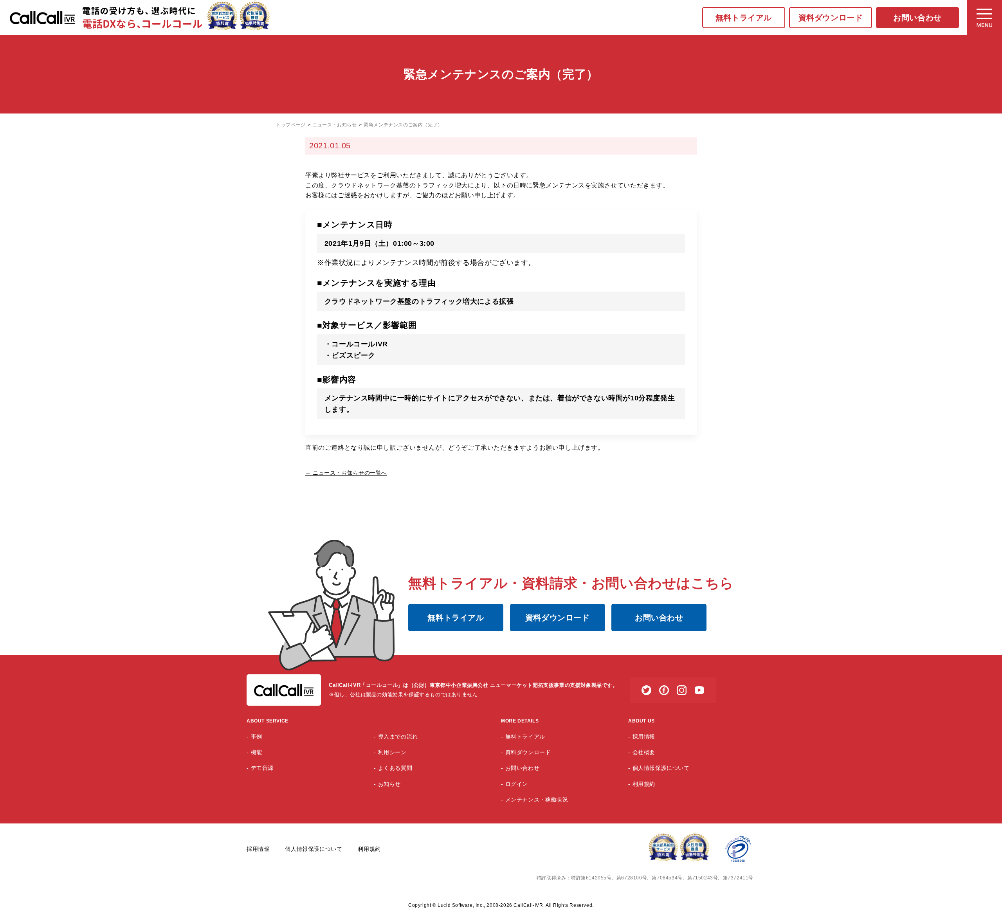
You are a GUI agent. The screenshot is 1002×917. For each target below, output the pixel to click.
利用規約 (644, 784)
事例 (256, 736)
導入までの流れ (398, 736)
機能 (256, 752)
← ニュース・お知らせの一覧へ (346, 473)
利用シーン (392, 752)
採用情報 (644, 736)
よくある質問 (395, 768)
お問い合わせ (917, 17)
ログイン (516, 784)
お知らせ (389, 784)
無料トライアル (743, 17)
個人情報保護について (661, 768)
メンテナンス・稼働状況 (536, 799)
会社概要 (644, 752)
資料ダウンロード (830, 17)
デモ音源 (262, 768)
